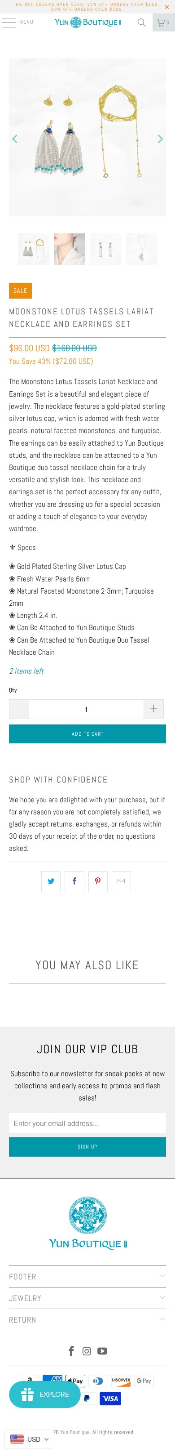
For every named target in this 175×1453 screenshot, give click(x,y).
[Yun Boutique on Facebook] (71, 1352)
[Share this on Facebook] (74, 881)
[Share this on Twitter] (51, 881)
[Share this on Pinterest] (98, 881)
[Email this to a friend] (121, 881)
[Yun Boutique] (87, 22)
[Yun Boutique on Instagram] (87, 1352)
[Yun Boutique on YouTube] (102, 1352)
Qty (13, 690)
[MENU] (4, 22)
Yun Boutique (75, 1432)
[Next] (159, 139)
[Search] (141, 22)
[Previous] (16, 139)
